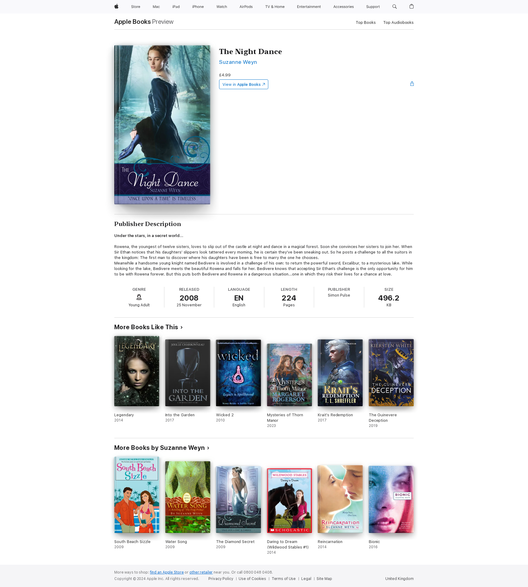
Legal (306, 579)
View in (241, 84)
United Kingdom (399, 579)
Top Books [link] (366, 22)
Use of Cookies (252, 579)
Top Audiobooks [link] (398, 22)
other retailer (201, 572)
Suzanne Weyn (238, 62)
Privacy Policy (220, 579)
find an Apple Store (167, 572)
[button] (394, 6)
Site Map (324, 579)
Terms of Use (284, 579)
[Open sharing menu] (412, 84)
